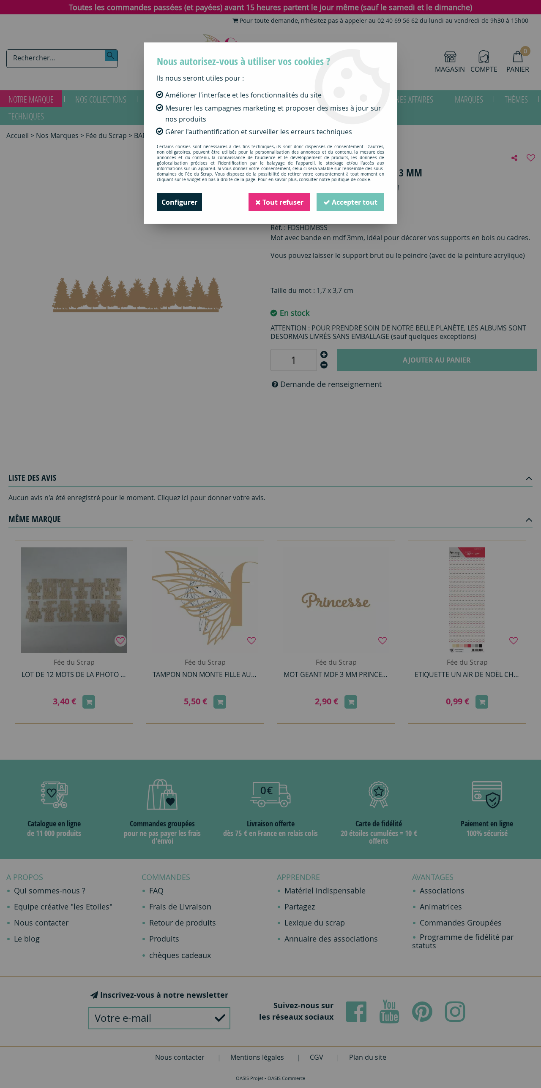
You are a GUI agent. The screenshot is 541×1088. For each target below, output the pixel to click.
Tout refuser (282, 202)
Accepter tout (353, 202)
